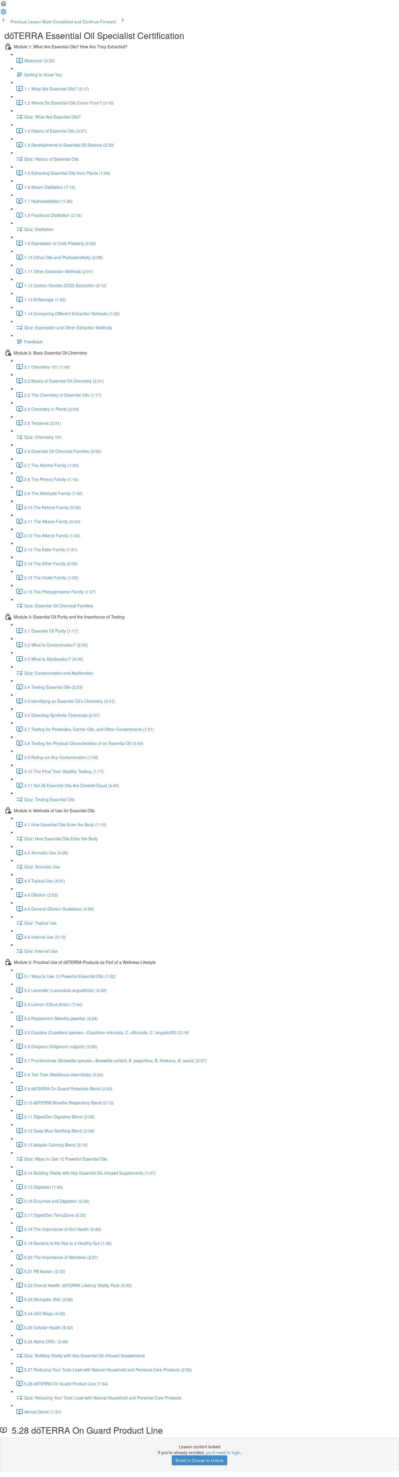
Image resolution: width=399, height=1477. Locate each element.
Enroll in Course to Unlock (199, 1460)
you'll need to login (223, 1452)
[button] (3, 5)
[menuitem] (3, 13)
